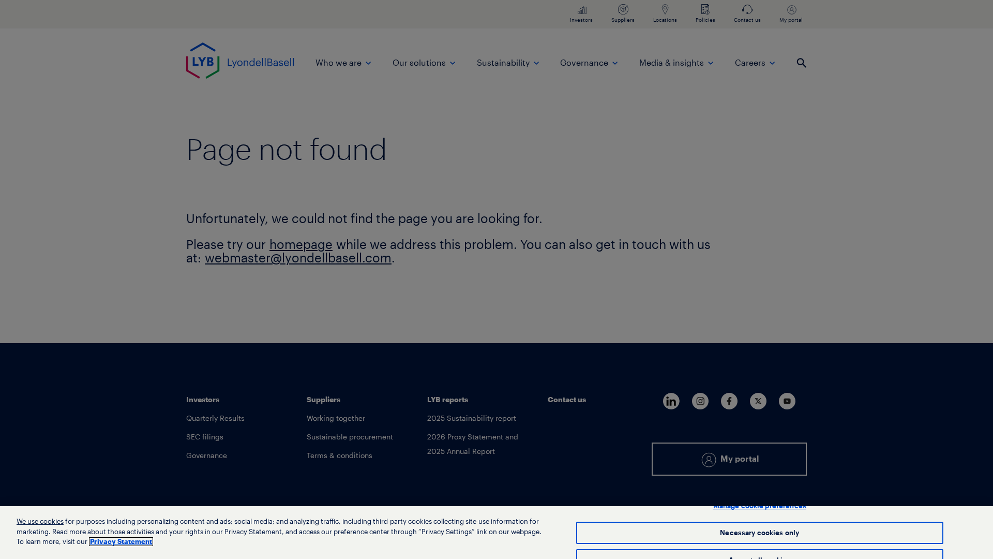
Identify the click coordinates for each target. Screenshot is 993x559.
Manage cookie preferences (759, 506)
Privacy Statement (121, 541)
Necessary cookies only (759, 532)
